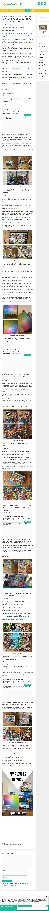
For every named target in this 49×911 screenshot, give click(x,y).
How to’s (13, 10)
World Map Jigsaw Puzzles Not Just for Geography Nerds (15, 845)
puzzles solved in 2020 (11, 35)
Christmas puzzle (7, 69)
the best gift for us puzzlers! (11, 76)
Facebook (12, 762)
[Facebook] (39, 3)
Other (27, 10)
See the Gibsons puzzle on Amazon (11, 152)
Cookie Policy (29, 908)
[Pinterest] (42, 3)
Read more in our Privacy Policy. (8, 901)
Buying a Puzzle (20, 10)
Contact (32, 10)
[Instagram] (45, 3)
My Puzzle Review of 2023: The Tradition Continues (41, 59)
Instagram (6, 762)
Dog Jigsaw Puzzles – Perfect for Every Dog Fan (13, 844)
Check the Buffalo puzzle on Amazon (11, 222)
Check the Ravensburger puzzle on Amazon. (13, 619)
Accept (25, 906)
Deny (40, 906)
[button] (46, 897)
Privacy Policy (35, 908)
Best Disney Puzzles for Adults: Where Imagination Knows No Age (42, 67)
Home (2, 10)
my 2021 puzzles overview (24, 68)
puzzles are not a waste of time (10, 292)
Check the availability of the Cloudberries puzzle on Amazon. (17, 301)
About (7, 10)
